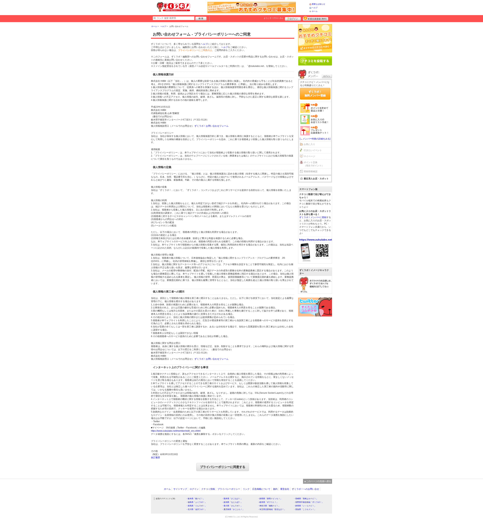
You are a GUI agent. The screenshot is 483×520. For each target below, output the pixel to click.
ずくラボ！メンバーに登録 (312, 217)
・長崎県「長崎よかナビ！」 (305, 499)
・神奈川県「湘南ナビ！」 (269, 506)
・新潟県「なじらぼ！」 (232, 502)
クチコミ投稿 (208, 489)
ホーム (315, 11)
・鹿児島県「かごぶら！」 (233, 509)
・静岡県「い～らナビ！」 (304, 506)
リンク (246, 489)
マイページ (309, 156)
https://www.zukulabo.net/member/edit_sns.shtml (176, 431)
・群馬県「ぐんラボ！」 (196, 506)
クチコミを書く (315, 61)
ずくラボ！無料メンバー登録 (315, 93)
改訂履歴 (155, 457)
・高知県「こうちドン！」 (304, 509)
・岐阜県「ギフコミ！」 (268, 502)
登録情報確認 (310, 171)
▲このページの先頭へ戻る (317, 481)
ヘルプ (315, 8)
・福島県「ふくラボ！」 (196, 502)
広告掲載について (261, 489)
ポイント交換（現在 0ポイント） (314, 164)
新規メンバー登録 (315, 18)
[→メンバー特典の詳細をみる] (315, 138)
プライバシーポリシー (229, 489)
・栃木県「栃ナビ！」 (195, 499)
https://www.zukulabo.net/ (316, 239)
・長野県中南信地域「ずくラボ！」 (308, 502)
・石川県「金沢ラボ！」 (196, 509)
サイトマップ (180, 489)
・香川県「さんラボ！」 (232, 506)
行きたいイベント (313, 150)
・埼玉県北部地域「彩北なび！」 (272, 509)
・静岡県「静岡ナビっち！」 (270, 499)
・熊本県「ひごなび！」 (232, 499)
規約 (275, 489)
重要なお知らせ (318, 4)
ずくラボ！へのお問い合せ (305, 489)
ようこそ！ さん (273, 18)
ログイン (293, 18)
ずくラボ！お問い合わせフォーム (211, 126)
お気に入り (309, 144)
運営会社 (284, 489)
